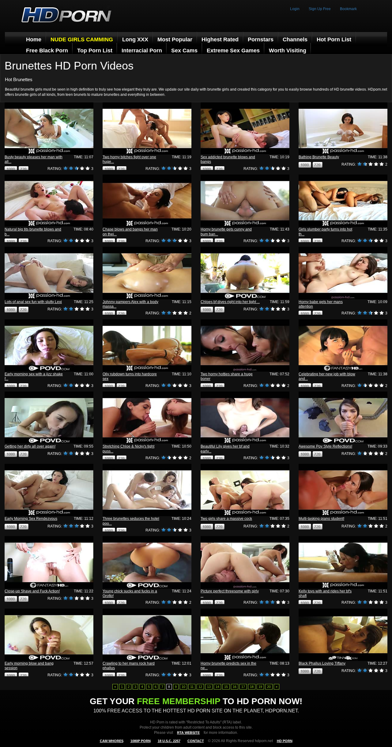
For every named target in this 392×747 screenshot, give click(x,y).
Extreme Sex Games (233, 50)
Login (295, 9)
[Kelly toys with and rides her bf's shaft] (343, 562)
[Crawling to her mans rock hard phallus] (147, 635)
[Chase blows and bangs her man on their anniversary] (147, 201)
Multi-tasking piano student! (321, 518)
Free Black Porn (47, 50)
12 (200, 687)
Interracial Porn (142, 50)
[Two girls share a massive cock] (245, 490)
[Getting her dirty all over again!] (49, 418)
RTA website (188, 732)
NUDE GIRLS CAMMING (82, 39)
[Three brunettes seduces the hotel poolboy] (147, 490)
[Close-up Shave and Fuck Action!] (49, 562)
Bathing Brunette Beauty (319, 157)
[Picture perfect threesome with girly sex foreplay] (245, 562)
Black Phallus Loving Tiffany (322, 663)
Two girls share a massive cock (226, 518)
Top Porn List (94, 50)
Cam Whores (111, 741)
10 (183, 687)
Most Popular (174, 39)
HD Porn (284, 741)
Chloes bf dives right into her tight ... (230, 302)
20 (269, 687)
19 (260, 687)
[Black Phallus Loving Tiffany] (343, 635)
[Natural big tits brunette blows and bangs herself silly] (49, 201)
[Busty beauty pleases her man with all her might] (49, 128)
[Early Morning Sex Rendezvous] (49, 490)
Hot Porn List (334, 39)
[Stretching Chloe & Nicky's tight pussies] (147, 418)
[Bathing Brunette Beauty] (343, 128)
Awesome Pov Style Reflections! (325, 446)
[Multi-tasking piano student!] (343, 490)
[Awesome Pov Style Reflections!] (343, 418)
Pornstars (260, 39)
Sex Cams (184, 50)
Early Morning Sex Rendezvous (31, 518)
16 (234, 687)
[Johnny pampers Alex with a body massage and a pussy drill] (147, 273)
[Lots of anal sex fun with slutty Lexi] (49, 273)
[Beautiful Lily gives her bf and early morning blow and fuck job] (245, 418)
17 (243, 687)
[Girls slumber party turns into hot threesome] (343, 201)
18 (252, 687)
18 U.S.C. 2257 (169, 741)
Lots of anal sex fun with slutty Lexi (33, 302)
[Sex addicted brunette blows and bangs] (245, 128)
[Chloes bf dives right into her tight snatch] (245, 273)
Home (33, 39)
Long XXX (135, 39)
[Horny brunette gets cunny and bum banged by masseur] (245, 201)
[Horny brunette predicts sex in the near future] (245, 635)
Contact (195, 741)
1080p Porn (140, 741)
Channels (295, 39)
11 (192, 687)
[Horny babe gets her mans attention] (343, 273)
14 (217, 687)
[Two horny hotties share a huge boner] (245, 345)
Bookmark (348, 9)
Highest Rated (220, 39)
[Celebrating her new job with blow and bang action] (343, 345)
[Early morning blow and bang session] (49, 635)
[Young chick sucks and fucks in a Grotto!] (147, 562)
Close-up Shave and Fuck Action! (32, 591)
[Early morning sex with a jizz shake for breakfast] (49, 345)
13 (209, 687)
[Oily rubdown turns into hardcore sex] (147, 345)
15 (226, 687)
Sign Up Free (320, 9)
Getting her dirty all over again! (30, 446)
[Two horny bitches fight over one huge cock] (147, 128)
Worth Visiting (287, 50)
